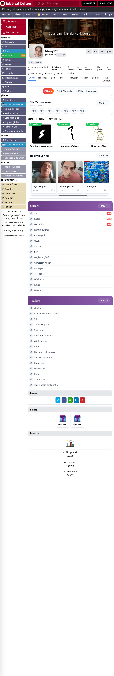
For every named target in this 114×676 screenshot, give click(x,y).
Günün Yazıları (12, 149)
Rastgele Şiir (11, 126)
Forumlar (9, 73)
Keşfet (8, 64)
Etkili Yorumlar (12, 117)
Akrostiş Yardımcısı (14, 175)
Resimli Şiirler (12, 113)
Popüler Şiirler (12, 122)
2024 (50, 111)
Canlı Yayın (10, 193)
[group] (42, 136)
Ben (53, 77)
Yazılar (8, 59)
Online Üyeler (11, 184)
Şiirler (8, 51)
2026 (33, 111)
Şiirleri (61, 77)
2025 (41, 111)
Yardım (8, 202)
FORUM (64, 14)
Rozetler (9, 189)
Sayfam (8, 91)
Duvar (32, 77)
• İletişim (21, 225)
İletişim (8, 206)
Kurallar (9, 197)
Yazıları (84, 77)
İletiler (8, 68)
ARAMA (97, 14)
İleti (72, 73)
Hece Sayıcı (10, 171)
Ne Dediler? (107, 79)
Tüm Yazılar (10, 140)
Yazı (61, 73)
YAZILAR (29, 14)
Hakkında (43, 77)
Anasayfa (9, 42)
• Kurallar (6, 225)
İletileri (95, 77)
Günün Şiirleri (12, 108)
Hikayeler (73, 77)
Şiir (49, 73)
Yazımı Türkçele (12, 166)
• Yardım (14, 225)
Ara (6, 46)
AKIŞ (55, 14)
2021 (74, 111)
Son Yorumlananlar (14, 131)
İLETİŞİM (108, 14)
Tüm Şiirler (10, 100)
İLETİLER (86, 14)
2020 (82, 111)
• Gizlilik (19, 222)
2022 (66, 111)
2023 (58, 111)
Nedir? (8, 86)
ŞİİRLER (18, 14)
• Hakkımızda (10, 222)
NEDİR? (75, 14)
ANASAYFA (6, 14)
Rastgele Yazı (11, 153)
